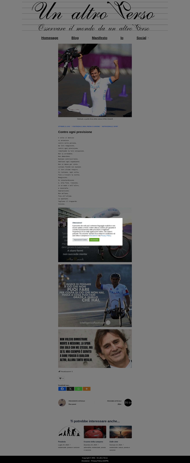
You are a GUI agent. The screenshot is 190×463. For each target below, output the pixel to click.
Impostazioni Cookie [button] (80, 240)
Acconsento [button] (94, 240)
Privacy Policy (106, 236)
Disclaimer (93, 236)
